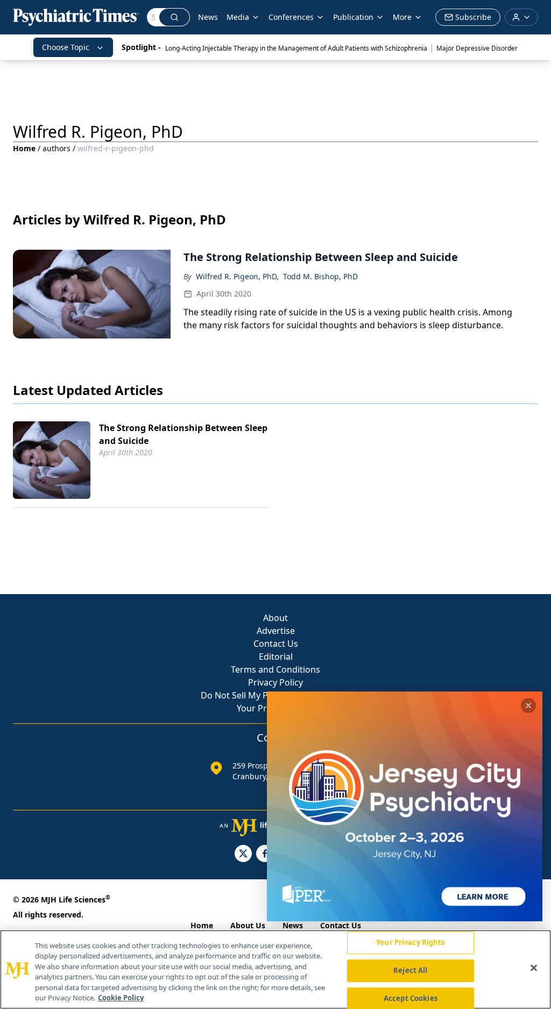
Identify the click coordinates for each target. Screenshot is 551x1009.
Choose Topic (65, 47)
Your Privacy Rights (410, 943)
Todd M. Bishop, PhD (320, 276)
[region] (275, 969)
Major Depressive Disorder (477, 48)
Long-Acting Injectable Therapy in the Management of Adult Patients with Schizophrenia (296, 48)
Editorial (276, 656)
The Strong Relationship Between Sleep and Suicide (183, 434)
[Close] (534, 968)
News (208, 17)
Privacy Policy (275, 682)
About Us (247, 925)
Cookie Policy (121, 998)
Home (24, 148)
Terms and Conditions (275, 669)
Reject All (410, 970)
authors (56, 148)
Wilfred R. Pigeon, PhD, (237, 276)
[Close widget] (528, 705)
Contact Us (275, 644)
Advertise (276, 631)
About (275, 618)
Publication (353, 17)
